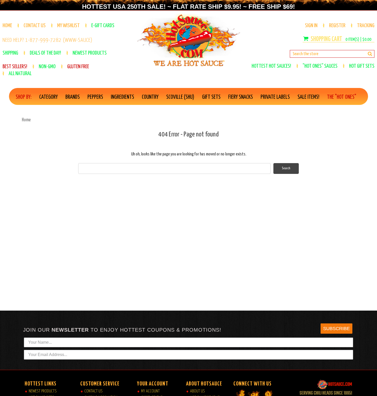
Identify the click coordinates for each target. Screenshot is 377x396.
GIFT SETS (211, 97)
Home (7, 25)
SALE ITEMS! (308, 97)
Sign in (311, 25)
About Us (197, 391)
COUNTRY (150, 97)
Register (337, 25)
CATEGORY (48, 97)
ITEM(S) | (358, 39)
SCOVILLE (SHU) (180, 97)
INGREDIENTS (122, 97)
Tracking (365, 25)
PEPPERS (95, 97)
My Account (150, 391)
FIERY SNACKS (240, 97)
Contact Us (35, 25)
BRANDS (72, 97)
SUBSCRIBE (336, 328)
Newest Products (43, 391)
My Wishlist (68, 25)
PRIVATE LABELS (275, 97)
